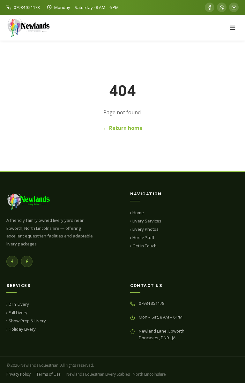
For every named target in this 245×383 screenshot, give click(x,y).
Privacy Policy (18, 374)
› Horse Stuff (142, 237)
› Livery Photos (144, 229)
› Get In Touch (143, 246)
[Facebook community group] (221, 7)
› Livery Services (145, 221)
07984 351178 (151, 303)
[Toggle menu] (232, 28)
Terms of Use (48, 374)
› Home (137, 212)
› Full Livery (16, 312)
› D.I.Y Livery (17, 304)
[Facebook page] (209, 7)
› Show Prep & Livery (26, 321)
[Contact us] (234, 7)
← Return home (123, 127)
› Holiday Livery (21, 329)
